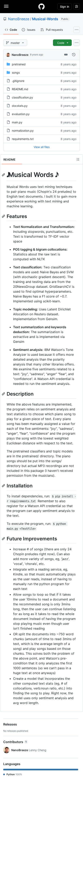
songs (16, 72)
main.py (17, 122)
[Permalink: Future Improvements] (4, 538)
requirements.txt (23, 139)
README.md (20, 89)
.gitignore (18, 81)
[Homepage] (41, 6)
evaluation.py (21, 114)
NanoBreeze (18, 19)
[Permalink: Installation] (4, 485)
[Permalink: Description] (4, 394)
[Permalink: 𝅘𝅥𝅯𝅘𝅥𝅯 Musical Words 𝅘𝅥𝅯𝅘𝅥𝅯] (4, 175)
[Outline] (77, 159)
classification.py (22, 97)
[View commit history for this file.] (73, 54)
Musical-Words (45, 19)
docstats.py (20, 105)
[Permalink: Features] (4, 216)
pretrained (19, 64)
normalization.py (23, 130)
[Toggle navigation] (6, 6)
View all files (42, 147)
